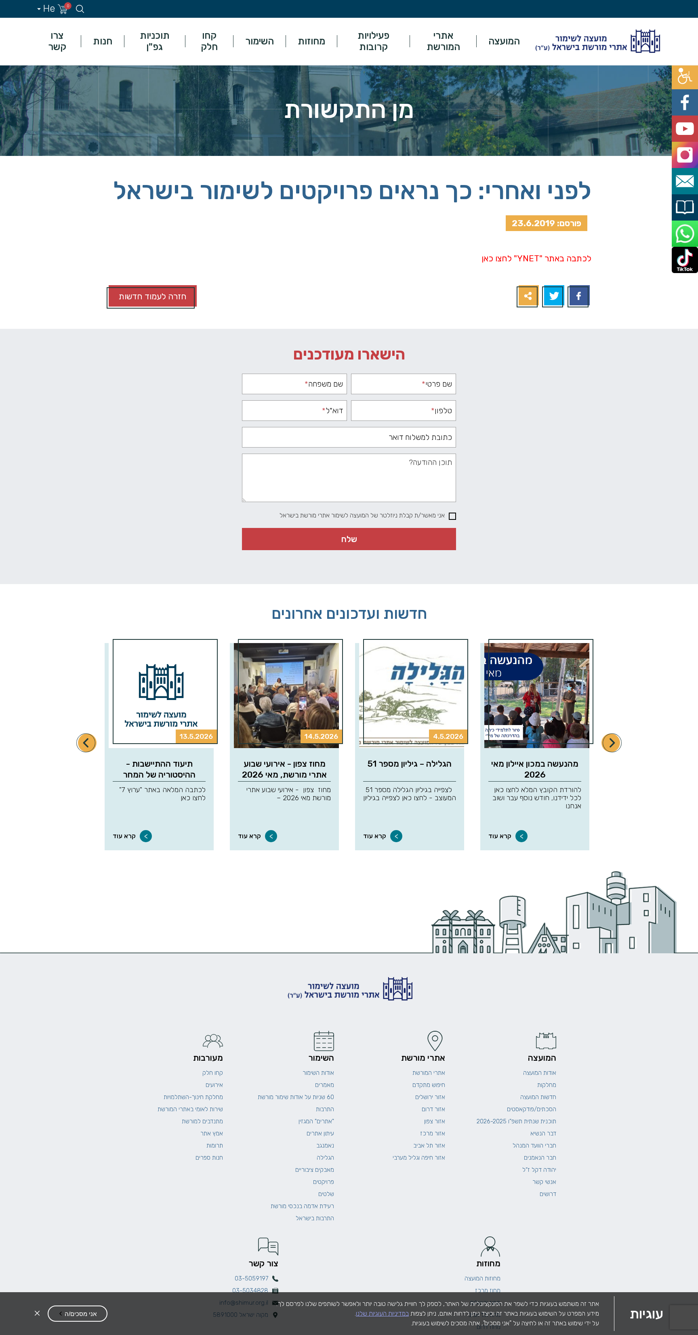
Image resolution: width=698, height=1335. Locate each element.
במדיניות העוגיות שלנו (382, 1313)
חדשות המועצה (538, 1097)
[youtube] (689, 108)
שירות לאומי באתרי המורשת (190, 1109)
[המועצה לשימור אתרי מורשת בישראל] (596, 41)
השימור (259, 41)
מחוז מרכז (487, 1290)
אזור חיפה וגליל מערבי (419, 1157)
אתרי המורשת (443, 41)
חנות (102, 41)
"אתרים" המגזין (316, 1121)
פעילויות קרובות (373, 41)
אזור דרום (433, 1109)
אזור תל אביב (429, 1145)
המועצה (504, 41)
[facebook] (689, 90)
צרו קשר (57, 41)
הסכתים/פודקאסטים (531, 1109)
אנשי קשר (544, 1182)
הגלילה (325, 1157)
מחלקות (546, 1085)
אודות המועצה (539, 1072)
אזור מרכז (432, 1133)
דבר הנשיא (543, 1133)
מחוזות (311, 41)
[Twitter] (553, 296)
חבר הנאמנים (540, 1157)
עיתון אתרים (320, 1133)
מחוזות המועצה (482, 1278)
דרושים (548, 1194)
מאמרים (324, 1085)
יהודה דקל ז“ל (539, 1169)
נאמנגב (325, 1145)
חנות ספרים (209, 1157)
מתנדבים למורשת (202, 1121)
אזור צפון (434, 1121)
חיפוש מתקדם (428, 1085)
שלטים (326, 1194)
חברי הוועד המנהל (534, 1145)
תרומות (214, 1145)
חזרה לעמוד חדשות (153, 296)
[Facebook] (578, 296)
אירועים (214, 1085)
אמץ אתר (211, 1133)
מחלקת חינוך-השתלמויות (193, 1097)
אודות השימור (318, 1072)
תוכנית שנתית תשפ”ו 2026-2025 (516, 1121)
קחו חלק (209, 41)
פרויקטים (323, 1182)
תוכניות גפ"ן (155, 41)
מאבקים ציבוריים (314, 1169)
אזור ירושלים (430, 1097)
